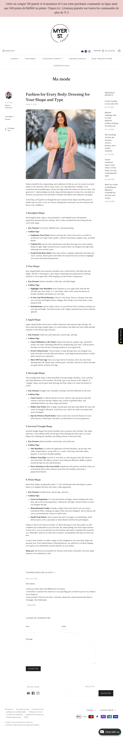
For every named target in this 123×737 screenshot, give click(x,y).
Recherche (9, 709)
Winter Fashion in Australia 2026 (111, 102)
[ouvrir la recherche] (4, 51)
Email (64, 626)
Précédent (9, 116)
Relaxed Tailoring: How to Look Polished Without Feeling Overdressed (111, 119)
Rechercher (10, 51)
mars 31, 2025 (31, 104)
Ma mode (61, 78)
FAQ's (26, 717)
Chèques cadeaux (77, 59)
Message (29, 639)
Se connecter (110, 51)
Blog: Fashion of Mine (102, 59)
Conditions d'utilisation (14, 714)
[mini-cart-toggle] (119, 50)
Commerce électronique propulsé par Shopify (22, 725)
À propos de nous (22, 709)
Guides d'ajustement (13, 717)
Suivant (7, 119)
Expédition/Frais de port (35, 714)
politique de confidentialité (16, 712)
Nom (27, 626)
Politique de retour (36, 712)
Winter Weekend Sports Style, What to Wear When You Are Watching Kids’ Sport (111, 168)
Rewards (97, 50)
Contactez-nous (61, 66)
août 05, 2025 (31, 579)
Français (90, 710)
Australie (106, 710)
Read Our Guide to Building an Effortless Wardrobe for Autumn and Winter (111, 191)
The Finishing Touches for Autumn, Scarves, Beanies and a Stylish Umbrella (110, 143)
